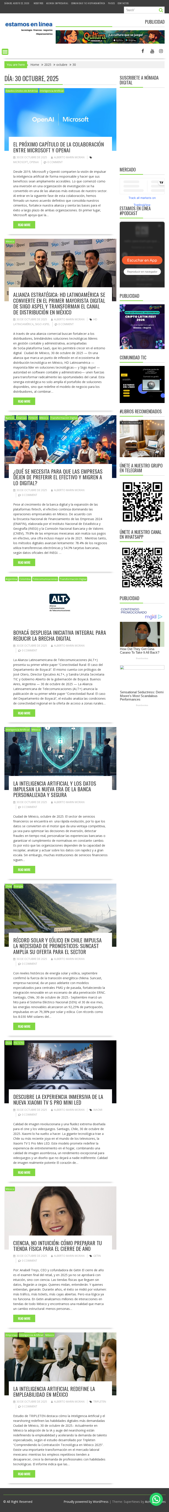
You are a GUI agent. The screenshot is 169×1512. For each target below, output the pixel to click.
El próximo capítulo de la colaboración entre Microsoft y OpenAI (58, 147)
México (10, 241)
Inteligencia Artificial (52, 90)
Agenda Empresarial (57, 3)
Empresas (11, 1335)
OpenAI (34, 162)
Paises (111, 3)
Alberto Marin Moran (69, 157)
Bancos (10, 417)
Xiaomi (97, 1110)
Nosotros (38, 3)
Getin (97, 1256)
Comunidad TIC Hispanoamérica (88, 3)
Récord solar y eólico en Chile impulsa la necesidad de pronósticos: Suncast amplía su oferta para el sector (57, 946)
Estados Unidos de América (22, 90)
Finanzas (21, 417)
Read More (24, 225)
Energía (18, 886)
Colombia (25, 579)
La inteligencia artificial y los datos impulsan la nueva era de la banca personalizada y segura (54, 789)
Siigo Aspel (42, 324)
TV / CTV (19, 1043)
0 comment (55, 162)
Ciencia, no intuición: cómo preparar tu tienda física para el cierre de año (57, 1245)
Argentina (11, 579)
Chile (9, 886)
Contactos (123, 3)
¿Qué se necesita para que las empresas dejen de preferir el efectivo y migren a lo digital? (58, 477)
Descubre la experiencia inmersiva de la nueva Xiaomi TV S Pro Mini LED (58, 1099)
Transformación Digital (63, 417)
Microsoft (20, 162)
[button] (156, 1499)
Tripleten (99, 1401)
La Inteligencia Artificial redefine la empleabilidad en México (54, 1391)
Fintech (33, 417)
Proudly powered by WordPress (86, 1502)
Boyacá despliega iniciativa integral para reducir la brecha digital (59, 635)
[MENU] (5, 52)
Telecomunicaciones (45, 579)
